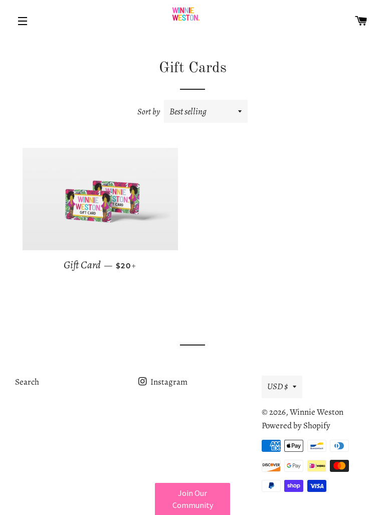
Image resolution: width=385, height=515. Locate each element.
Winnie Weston (316, 412)
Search (27, 382)
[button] (192, 499)
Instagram (168, 382)
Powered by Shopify (296, 425)
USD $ (277, 386)
